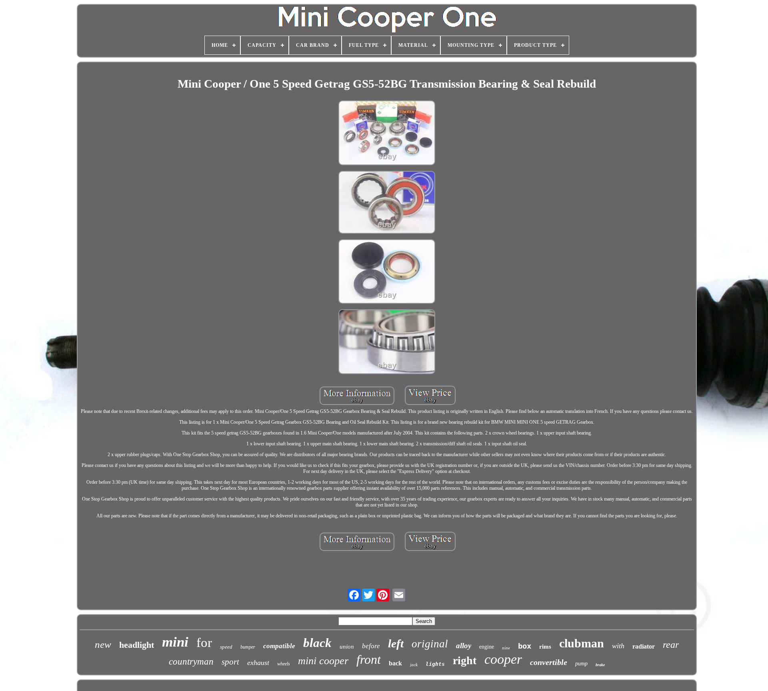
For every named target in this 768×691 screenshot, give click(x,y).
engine (486, 647)
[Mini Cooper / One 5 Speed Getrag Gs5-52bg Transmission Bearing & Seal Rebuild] (387, 133)
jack (414, 664)
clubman (581, 643)
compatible (279, 646)
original (430, 644)
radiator (643, 646)
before (371, 646)
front (368, 659)
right (464, 660)
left (396, 643)
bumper (247, 647)
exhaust (258, 663)
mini (175, 642)
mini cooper (323, 661)
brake (600, 665)
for (204, 642)
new (103, 644)
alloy (463, 645)
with (618, 646)
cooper (503, 659)
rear (671, 644)
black (317, 643)
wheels (283, 664)
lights (435, 664)
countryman (191, 662)
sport (230, 662)
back (395, 663)
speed (226, 647)
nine (506, 647)
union (347, 646)
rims (545, 646)
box (524, 645)
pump (581, 664)
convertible (548, 662)
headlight (136, 645)
